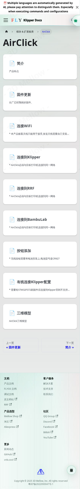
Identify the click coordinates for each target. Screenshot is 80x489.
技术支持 (48, 388)
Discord (47, 421)
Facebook (48, 426)
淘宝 (6, 421)
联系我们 (48, 394)
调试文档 (9, 394)
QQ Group (49, 416)
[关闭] (77, 7)
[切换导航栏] (6, 20)
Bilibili (46, 432)
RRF (6, 404)
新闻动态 (9, 449)
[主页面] (6, 32)
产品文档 (9, 383)
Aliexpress (9, 426)
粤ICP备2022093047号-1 (40, 484)
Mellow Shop (11, 416)
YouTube (48, 437)
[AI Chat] (71, 470)
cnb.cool (8, 459)
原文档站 (9, 399)
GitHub (8, 454)
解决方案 (48, 383)
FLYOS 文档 (10, 388)
